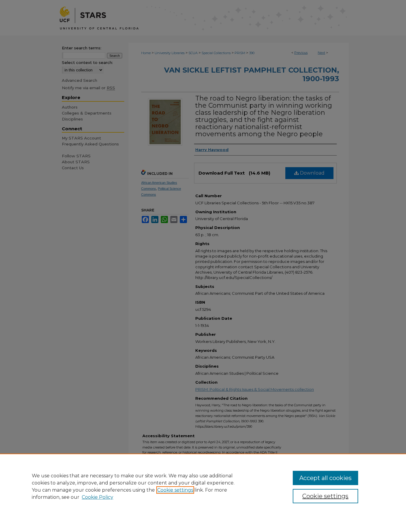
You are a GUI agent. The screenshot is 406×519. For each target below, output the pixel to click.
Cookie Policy (97, 497)
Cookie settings (175, 490)
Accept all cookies (325, 478)
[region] (203, 486)
